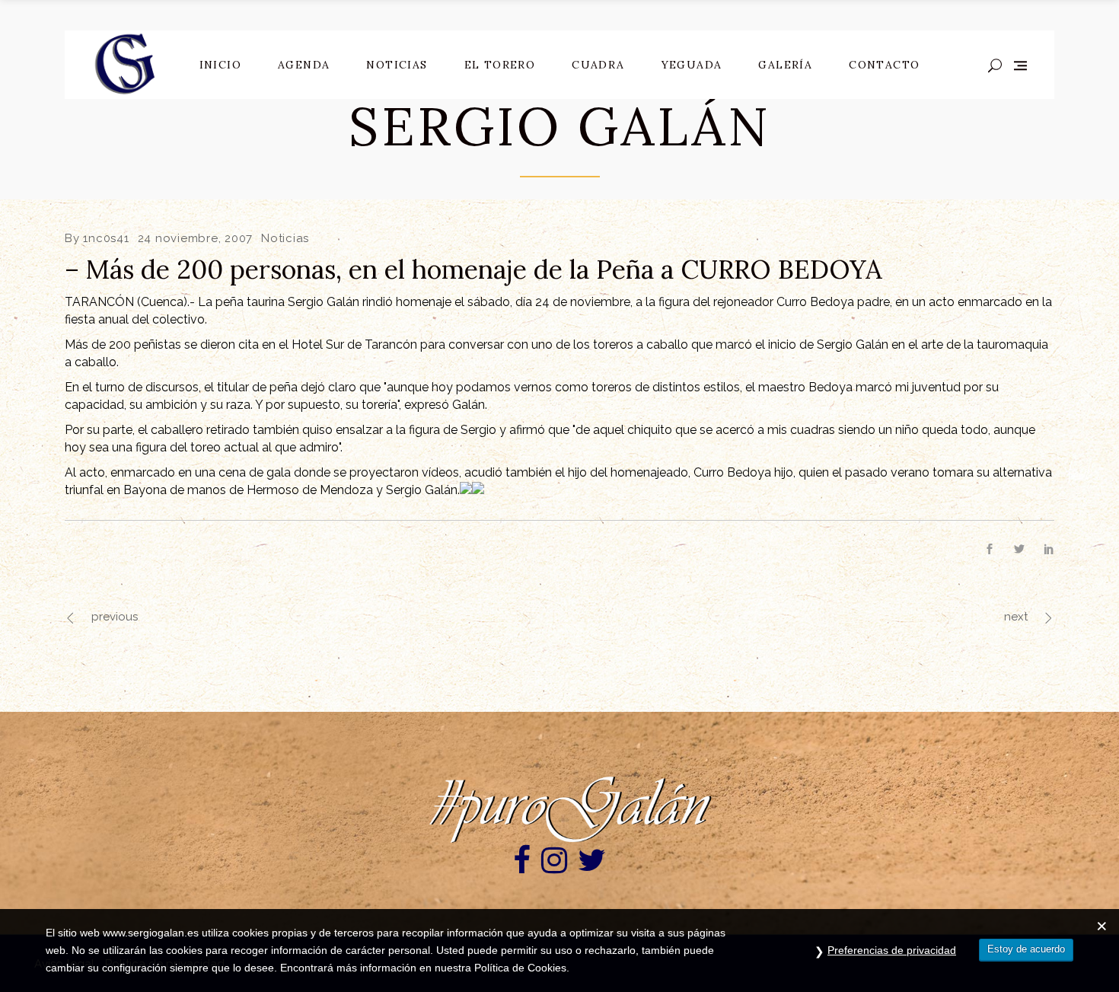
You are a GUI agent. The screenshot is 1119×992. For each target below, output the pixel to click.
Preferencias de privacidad (891, 950)
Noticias (285, 238)
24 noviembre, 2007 (195, 238)
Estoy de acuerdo (1026, 949)
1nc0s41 (106, 238)
